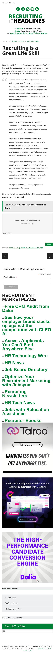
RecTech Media (11, 603)
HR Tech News (20, 402)
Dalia (17, 31)
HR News (14, 362)
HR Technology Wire (26, 355)
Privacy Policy (44, 648)
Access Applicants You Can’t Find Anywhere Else (23, 344)
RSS (28, 9)
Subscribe (27, 650)
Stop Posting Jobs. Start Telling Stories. (28, 33)
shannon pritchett (34, 248)
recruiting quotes (17, 248)
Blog (49, 244)
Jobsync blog (10, 597)
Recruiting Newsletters (14, 393)
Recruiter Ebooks (23, 420)
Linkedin (18, 9)
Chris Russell (33, 41)
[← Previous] (5, 256)
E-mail (32, 9)
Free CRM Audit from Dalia (25, 308)
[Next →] (50, 256)
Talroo (20, 29)
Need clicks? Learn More (12, 618)
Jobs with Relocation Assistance (25, 411)
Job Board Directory (26, 369)
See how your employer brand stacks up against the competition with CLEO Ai (26, 325)
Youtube (23, 9)
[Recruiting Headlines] (27, 22)
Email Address (10, 277)
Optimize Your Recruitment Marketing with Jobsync (26, 380)
